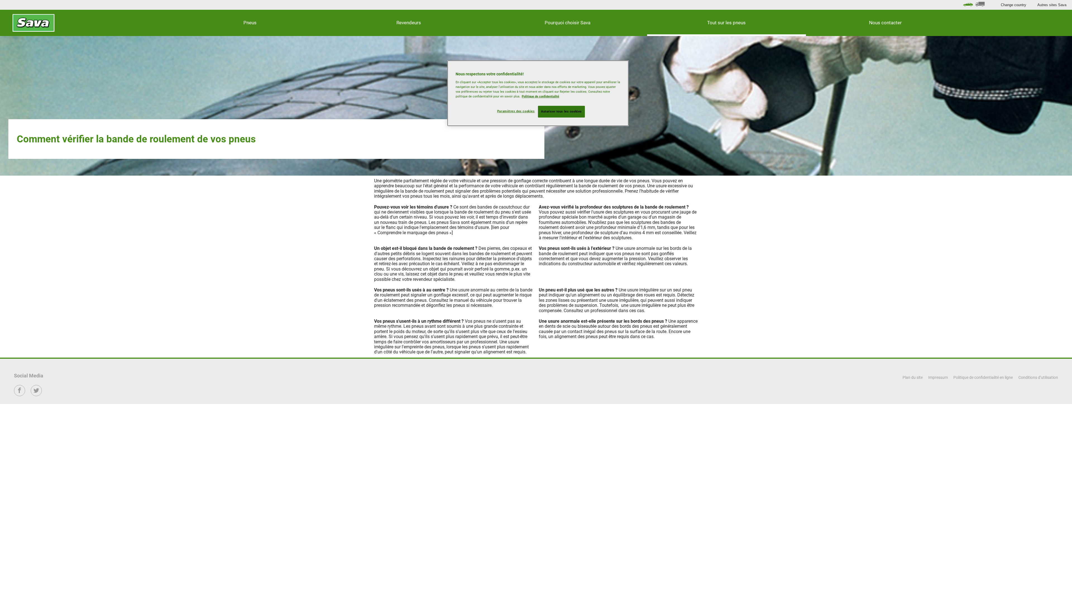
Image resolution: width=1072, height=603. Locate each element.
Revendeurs (408, 22)
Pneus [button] (250, 22)
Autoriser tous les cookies (561, 111)
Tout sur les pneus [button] (726, 22)
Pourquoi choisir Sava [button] (567, 22)
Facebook (19, 394)
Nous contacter (885, 22)
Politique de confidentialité (540, 96)
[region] (538, 93)
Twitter (36, 394)
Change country (1013, 5)
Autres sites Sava (1051, 5)
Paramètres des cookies (516, 111)
